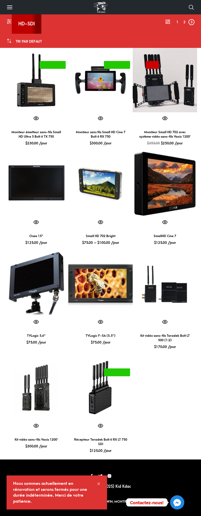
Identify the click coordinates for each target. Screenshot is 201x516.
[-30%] (165, 80)
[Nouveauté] (36, 80)
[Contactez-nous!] (177, 502)
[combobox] (29, 41)
